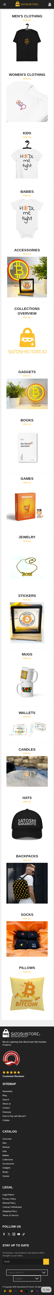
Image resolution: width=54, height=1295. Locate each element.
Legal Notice (8, 1195)
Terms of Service (10, 1215)
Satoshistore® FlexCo (25, 1287)
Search (6, 1099)
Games (6, 1176)
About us (7, 1104)
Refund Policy (9, 1203)
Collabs (6, 1120)
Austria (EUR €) (15, 1272)
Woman (6, 1147)
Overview (7, 1139)
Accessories (8, 1164)
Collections (8, 1159)
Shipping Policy (10, 1211)
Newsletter (8, 1091)
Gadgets (6, 1168)
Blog (5, 1095)
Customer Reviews (13, 1076)
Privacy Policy (9, 1199)
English (18, 1278)
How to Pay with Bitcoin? (14, 1116)
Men (5, 1143)
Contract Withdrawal (12, 1207)
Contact (6, 1108)
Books (5, 1172)
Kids (5, 1151)
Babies (6, 1155)
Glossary (7, 1112)
